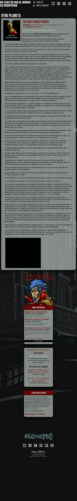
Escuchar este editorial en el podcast (39, 30)
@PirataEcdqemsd (37, 25)
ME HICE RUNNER (38, 356)
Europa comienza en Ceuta (38, 328)
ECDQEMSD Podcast (32, 27)
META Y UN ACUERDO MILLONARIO (38, 379)
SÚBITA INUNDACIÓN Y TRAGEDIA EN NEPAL (38, 371)
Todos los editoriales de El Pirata (34, 339)
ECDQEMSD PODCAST (38, 350)
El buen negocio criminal (37, 319)
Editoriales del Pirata (35, 414)
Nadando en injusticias (36, 312)
